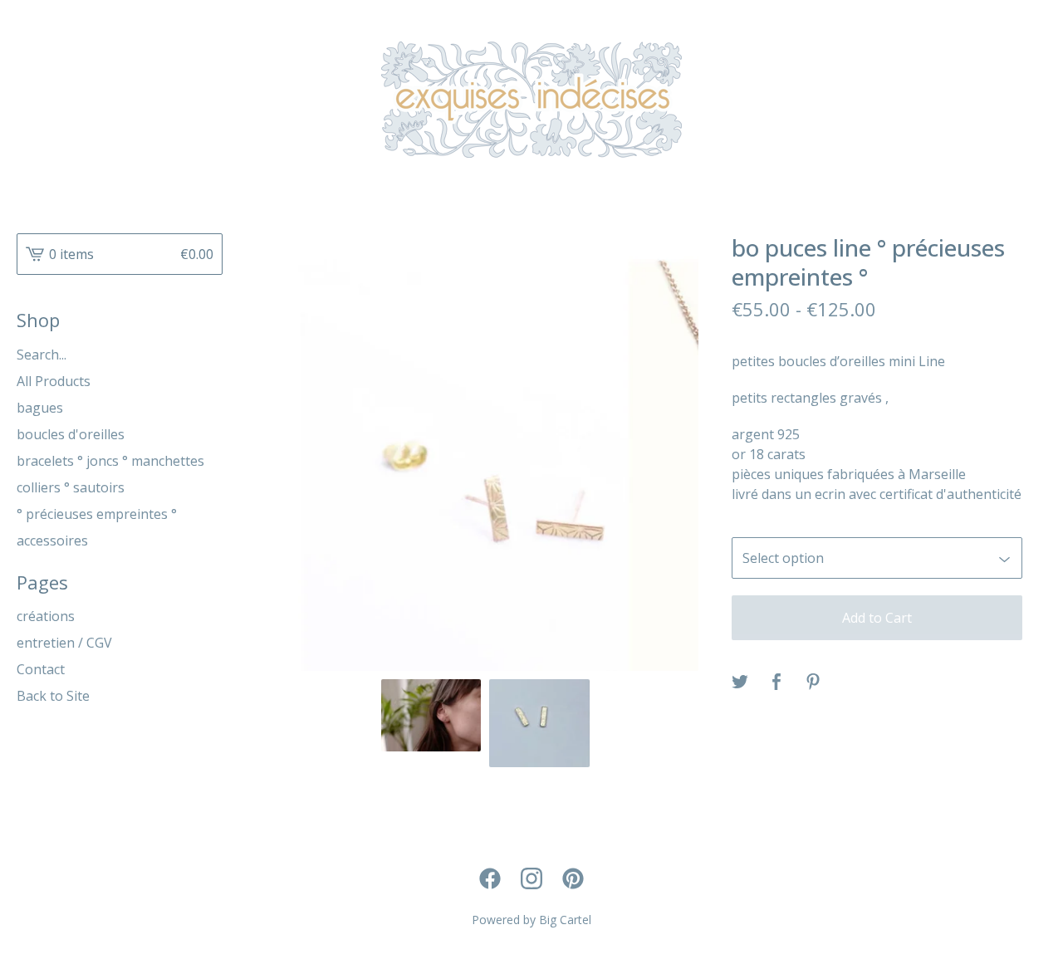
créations (46, 616)
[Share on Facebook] (776, 682)
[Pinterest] (573, 878)
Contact (41, 669)
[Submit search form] (210, 354)
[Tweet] (740, 682)
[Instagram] (531, 878)
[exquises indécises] (531, 100)
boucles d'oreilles (71, 434)
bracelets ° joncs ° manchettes (110, 461)
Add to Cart (877, 618)
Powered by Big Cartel (531, 919)
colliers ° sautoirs (71, 487)
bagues (40, 408)
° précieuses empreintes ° (97, 514)
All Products (54, 381)
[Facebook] (490, 878)
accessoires (52, 540)
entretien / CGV (64, 643)
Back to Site (53, 696)
